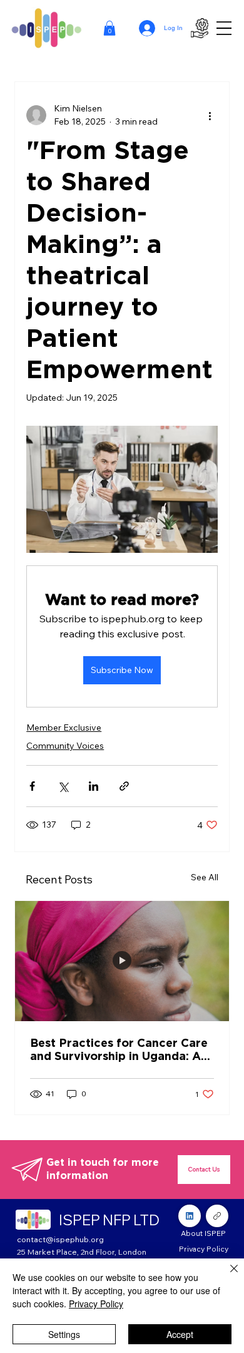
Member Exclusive (63, 727)
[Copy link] (217, 1216)
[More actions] (210, 115)
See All (204, 877)
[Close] (226, 1276)
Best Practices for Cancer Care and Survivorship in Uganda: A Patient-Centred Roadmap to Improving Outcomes (119, 1049)
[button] (109, 28)
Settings (64, 1334)
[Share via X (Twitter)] (63, 786)
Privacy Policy (96, 1303)
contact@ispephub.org (60, 1239)
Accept (179, 1334)
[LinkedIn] (189, 1216)
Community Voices (65, 745)
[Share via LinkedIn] (93, 786)
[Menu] (223, 28)
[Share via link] (124, 786)
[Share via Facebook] (32, 786)
